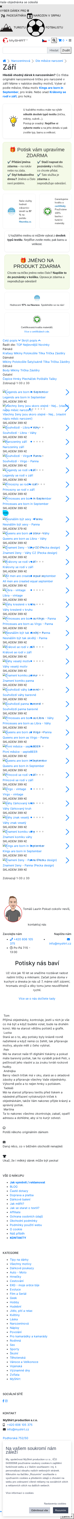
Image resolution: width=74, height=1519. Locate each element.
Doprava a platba (22, 1195)
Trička (50, 353)
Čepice (8, 379)
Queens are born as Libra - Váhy (25, 538)
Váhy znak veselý (14, 822)
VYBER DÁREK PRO (13, 10)
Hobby (14, 1302)
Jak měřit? (17, 1203)
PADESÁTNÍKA (16, 15)
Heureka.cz (25, 221)
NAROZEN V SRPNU (47, 15)
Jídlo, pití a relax (21, 1310)
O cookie (16, 1229)
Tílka (42, 353)
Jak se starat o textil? (24, 1208)
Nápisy (14, 1328)
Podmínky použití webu (26, 1225)
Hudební (15, 1306)
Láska (14, 1319)
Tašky (53, 379)
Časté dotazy (19, 1191)
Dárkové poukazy (22, 1268)
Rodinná (15, 1340)
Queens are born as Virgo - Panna (26, 737)
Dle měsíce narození (49, 61)
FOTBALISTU (54, 27)
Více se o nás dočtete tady (37, 998)
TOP (19, 344)
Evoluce (15, 1289)
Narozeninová (20, 61)
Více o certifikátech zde (36, 331)
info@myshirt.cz (18, 1429)
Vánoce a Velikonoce (24, 1362)
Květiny (15, 1315)
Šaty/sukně (35, 362)
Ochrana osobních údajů (26, 1216)
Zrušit (66, 50)
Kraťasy (8, 353)
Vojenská (16, 1366)
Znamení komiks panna (18, 680)
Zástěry (60, 353)
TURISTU (20, 27)
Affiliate (15, 1212)
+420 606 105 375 (20, 1424)
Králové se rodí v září (17, 652)
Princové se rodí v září (18, 780)
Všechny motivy (20, 1264)
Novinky (44, 344)
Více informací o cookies (20, 1492)
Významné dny (20, 1370)
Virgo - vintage (13, 794)
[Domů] (4, 61)
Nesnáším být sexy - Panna (21, 524)
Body (7, 370)
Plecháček (29, 379)
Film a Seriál (18, 1293)
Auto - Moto (18, 1272)
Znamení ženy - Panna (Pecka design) (28, 865)
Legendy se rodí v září (18, 475)
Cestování (17, 1281)
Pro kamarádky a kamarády (28, 1336)
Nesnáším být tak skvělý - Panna (25, 638)
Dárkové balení (20, 1199)
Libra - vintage (13, 595)
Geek (13, 1298)
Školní (14, 1353)
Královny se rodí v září (18, 567)
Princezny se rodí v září (19, 489)
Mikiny (19, 353)
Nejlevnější (30, 344)
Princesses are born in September (25, 504)
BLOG (14, 1186)
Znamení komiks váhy (17, 837)
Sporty (14, 1349)
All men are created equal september (28, 581)
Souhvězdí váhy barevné (19, 695)
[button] (46, 40)
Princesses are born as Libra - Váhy (27, 723)
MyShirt (15, 1379)
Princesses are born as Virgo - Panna (28, 624)
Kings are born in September (22, 851)
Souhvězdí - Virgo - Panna (21, 461)
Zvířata (14, 1374)
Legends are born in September (24, 397)
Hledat (54, 50)
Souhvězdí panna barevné (20, 709)
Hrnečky (15, 1276)
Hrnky (17, 379)
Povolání (16, 1332)
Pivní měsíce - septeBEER (20, 751)
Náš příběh (17, 1233)
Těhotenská (18, 1357)
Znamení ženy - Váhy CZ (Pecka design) (30, 553)
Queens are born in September (23, 766)
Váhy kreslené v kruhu (18, 609)
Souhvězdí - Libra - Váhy (19, 433)
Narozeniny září (13, 447)
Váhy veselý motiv (15, 666)
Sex (12, 1345)
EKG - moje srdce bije (24, 1285)
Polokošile (31, 353)
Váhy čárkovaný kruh (17, 808)
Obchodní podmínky (23, 1220)
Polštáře (43, 379)
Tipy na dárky (19, 1259)
